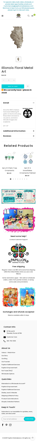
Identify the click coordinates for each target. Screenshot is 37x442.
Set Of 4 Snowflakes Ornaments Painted (27, 170)
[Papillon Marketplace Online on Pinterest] (6, 425)
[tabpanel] (9, 162)
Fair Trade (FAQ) (7, 371)
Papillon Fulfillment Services (11, 365)
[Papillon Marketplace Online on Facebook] (3, 425)
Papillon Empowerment (9, 368)
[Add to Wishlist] (28, 86)
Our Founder (6, 362)
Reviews (7, 136)
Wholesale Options (8, 374)
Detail (6, 102)
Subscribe (29, 419)
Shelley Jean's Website (9, 393)
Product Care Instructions (10, 399)
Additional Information (14, 131)
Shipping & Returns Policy (10, 396)
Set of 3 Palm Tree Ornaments (9, 169)
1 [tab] (10, 179)
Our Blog (4, 359)
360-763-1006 (11, 341)
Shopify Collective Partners (10, 402)
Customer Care (12, 337)
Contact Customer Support (19, 240)
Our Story (5, 356)
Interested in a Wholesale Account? (13, 383)
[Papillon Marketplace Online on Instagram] (10, 425)
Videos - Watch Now (8, 352)
